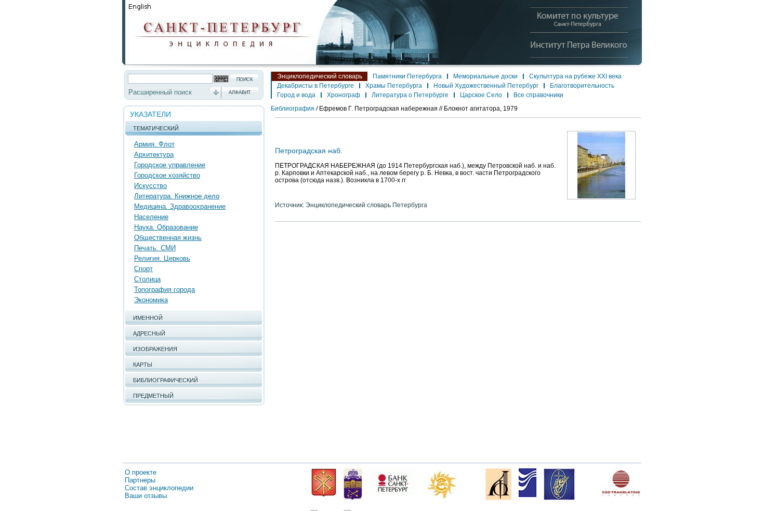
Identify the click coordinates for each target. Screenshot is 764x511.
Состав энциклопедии (159, 488)
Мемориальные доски (485, 76)
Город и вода (296, 95)
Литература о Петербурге (410, 95)
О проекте (140, 472)
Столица (147, 279)
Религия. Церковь (162, 258)
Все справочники (538, 95)
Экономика (151, 300)
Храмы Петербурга (393, 85)
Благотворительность (582, 85)
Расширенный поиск (160, 92)
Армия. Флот (154, 144)
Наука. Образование (166, 227)
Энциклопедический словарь (319, 76)
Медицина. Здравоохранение (180, 206)
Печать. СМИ (155, 248)
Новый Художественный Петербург (485, 85)
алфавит (240, 92)
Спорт (143, 269)
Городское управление (169, 165)
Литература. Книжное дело (176, 196)
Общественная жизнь (168, 237)
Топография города (164, 289)
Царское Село (481, 95)
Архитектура (154, 154)
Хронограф (343, 95)
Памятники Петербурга (407, 76)
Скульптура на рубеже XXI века (575, 76)
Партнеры (140, 480)
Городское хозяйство (167, 175)
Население (151, 217)
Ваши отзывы (146, 496)
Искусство (150, 186)
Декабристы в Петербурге (315, 85)
